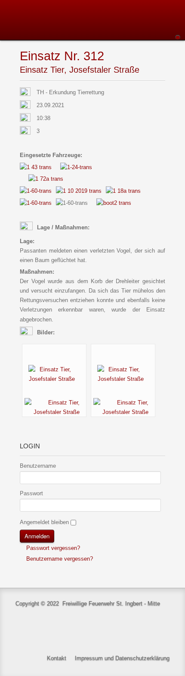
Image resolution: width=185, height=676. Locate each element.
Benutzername (38, 466)
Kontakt (56, 658)
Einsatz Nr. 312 (62, 56)
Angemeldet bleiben (44, 522)
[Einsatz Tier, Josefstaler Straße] (54, 373)
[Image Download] (54, 407)
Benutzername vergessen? (59, 559)
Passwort (31, 493)
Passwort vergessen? (52, 548)
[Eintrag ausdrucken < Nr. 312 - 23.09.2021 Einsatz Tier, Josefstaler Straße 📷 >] (162, 56)
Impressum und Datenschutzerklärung (122, 658)
